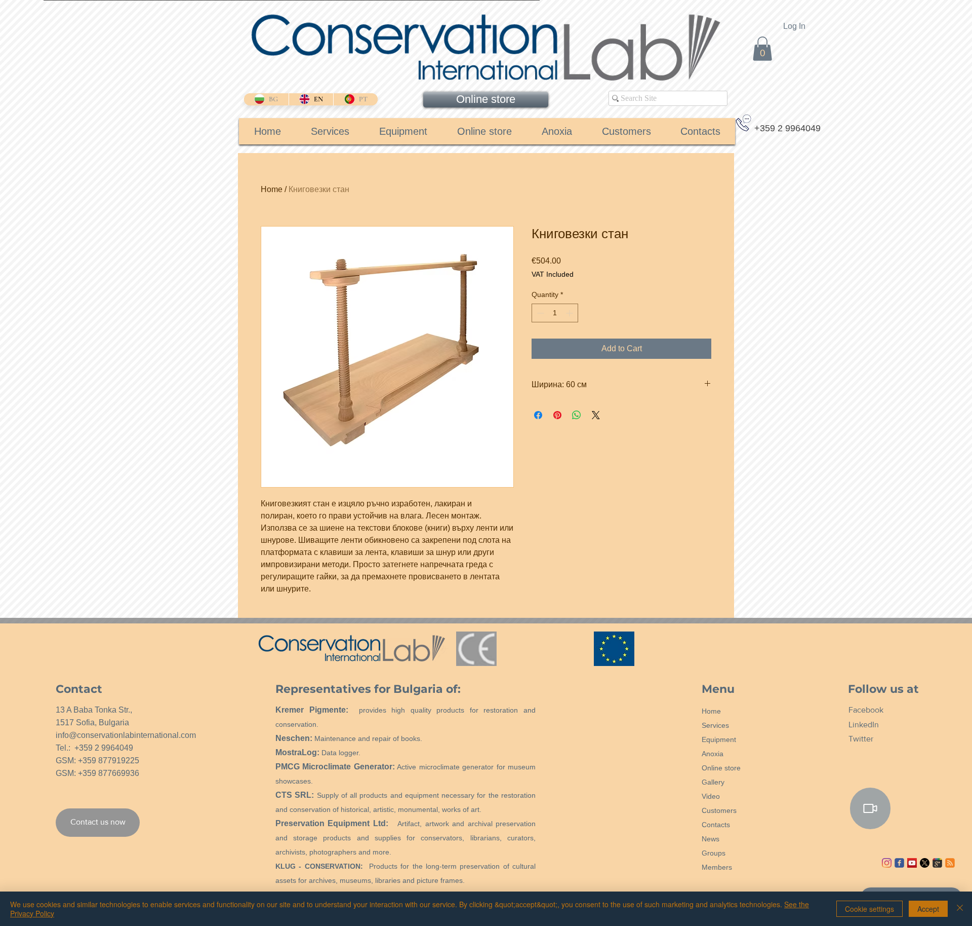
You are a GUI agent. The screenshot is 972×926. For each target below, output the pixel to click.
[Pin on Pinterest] (557, 415)
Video (711, 796)
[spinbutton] (555, 313)
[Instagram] (887, 863)
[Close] (960, 909)
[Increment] (570, 313)
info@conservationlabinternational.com (126, 735)
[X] (924, 863)
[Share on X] (596, 415)
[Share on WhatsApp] (577, 415)
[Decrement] (539, 313)
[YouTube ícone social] (912, 863)
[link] (762, 48)
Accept (928, 909)
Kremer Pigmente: (311, 710)
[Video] (870, 808)
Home (271, 189)
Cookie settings (869, 909)
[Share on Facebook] (538, 415)
